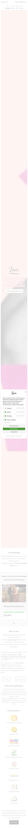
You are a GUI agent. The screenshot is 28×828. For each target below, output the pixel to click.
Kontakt (8, 436)
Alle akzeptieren (14, 429)
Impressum (13, 436)
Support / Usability (11, 419)
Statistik (9, 412)
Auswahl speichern (14, 425)
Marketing (9, 416)
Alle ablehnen (14, 432)
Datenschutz (19, 436)
